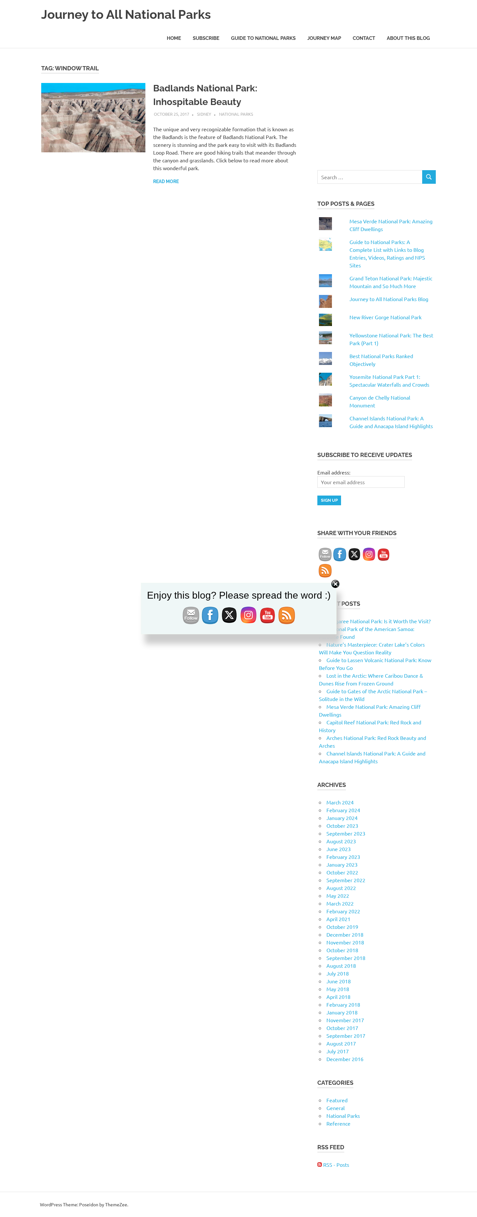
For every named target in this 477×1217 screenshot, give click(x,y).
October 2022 (342, 872)
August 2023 (341, 841)
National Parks (236, 114)
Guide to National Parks (263, 38)
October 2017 (342, 1027)
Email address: (333, 472)
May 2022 (337, 895)
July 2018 (337, 973)
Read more (166, 181)
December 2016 (344, 1059)
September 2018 (345, 957)
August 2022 (341, 887)
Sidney (204, 114)
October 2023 (342, 825)
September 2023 (345, 833)
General (335, 1108)
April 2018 (338, 996)
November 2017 (345, 1020)
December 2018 (344, 934)
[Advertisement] (376, 109)
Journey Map (324, 38)
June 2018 (338, 981)
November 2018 (345, 942)
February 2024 (343, 810)
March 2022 (340, 903)
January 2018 (342, 1012)
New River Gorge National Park (385, 317)
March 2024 (340, 802)
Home (174, 38)
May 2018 (337, 989)
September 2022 (345, 880)
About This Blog (408, 38)
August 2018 (341, 965)
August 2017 (341, 1043)
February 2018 (343, 1004)
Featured (337, 1100)
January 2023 (342, 864)
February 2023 (343, 856)
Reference (338, 1123)
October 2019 (342, 926)
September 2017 (345, 1035)
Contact (364, 38)
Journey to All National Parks (126, 14)
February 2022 (343, 911)
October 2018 (342, 950)
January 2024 (342, 817)
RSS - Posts (335, 1164)
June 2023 (338, 849)
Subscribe (206, 38)
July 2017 (337, 1051)
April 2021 (338, 919)
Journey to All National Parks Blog (388, 299)
